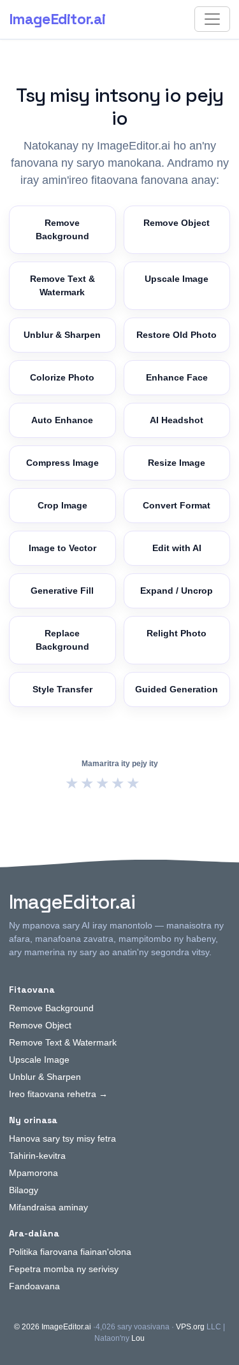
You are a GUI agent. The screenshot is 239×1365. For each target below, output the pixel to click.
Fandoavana (34, 1286)
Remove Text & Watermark (62, 285)
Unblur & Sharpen (62, 335)
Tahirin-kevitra (37, 1156)
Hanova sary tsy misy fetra (62, 1138)
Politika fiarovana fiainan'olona (70, 1252)
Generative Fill (62, 590)
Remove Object (176, 223)
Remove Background (62, 229)
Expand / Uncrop (176, 590)
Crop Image (62, 505)
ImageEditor (57, 19)
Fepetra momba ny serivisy (64, 1269)
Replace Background (62, 640)
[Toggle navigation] (212, 19)
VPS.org (190, 1326)
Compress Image (62, 463)
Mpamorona (33, 1173)
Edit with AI (176, 548)
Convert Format (176, 505)
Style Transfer (62, 689)
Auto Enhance (62, 420)
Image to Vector (62, 548)
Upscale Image (176, 279)
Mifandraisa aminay (48, 1207)
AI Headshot (176, 420)
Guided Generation (176, 689)
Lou (138, 1338)
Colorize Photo (62, 377)
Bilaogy (23, 1190)
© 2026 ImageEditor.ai (52, 1326)
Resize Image (176, 463)
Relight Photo (176, 633)
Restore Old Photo (176, 335)
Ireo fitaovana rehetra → (58, 1094)
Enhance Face (177, 377)
